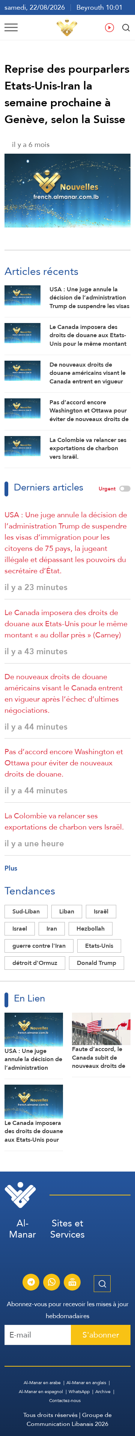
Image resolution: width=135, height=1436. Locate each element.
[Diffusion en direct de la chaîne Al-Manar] (72, 1283)
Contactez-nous (65, 1400)
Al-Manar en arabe (42, 1383)
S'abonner (100, 1334)
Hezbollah (90, 928)
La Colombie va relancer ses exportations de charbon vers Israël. (64, 821)
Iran (51, 928)
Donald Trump (96, 962)
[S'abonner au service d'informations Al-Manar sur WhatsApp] (52, 1283)
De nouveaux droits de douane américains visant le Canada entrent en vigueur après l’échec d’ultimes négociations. (63, 693)
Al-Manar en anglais (86, 1383)
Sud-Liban (26, 911)
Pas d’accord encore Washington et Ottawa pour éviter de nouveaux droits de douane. (63, 762)
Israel (19, 928)
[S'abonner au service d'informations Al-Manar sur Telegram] (31, 1283)
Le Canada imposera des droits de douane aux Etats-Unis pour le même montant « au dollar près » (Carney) (66, 623)
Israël (101, 911)
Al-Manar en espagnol (41, 1392)
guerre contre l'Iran (39, 945)
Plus (10, 868)
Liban (66, 911)
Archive (103, 1392)
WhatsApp (79, 1392)
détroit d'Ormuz (34, 962)
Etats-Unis (99, 945)
